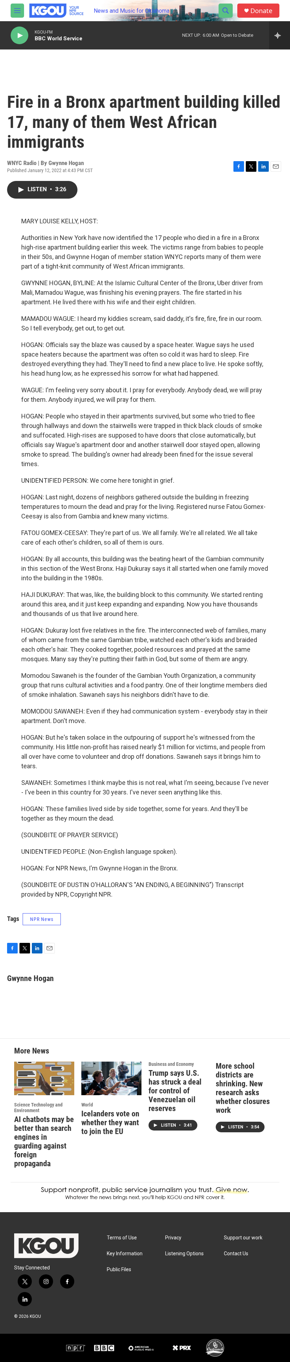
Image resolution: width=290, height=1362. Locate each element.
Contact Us (236, 1253)
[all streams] (279, 35)
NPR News (41, 919)
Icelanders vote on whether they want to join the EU (110, 1122)
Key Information (125, 1253)
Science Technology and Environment (38, 1107)
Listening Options (184, 1253)
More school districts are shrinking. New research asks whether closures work (243, 1088)
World (87, 1105)
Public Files (119, 1269)
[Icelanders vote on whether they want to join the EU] (111, 1078)
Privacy (173, 1237)
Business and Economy (171, 1064)
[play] (19, 35)
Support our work (243, 1237)
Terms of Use (122, 1237)
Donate (261, 10)
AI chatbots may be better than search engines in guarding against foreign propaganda (44, 1141)
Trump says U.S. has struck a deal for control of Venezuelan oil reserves (175, 1091)
